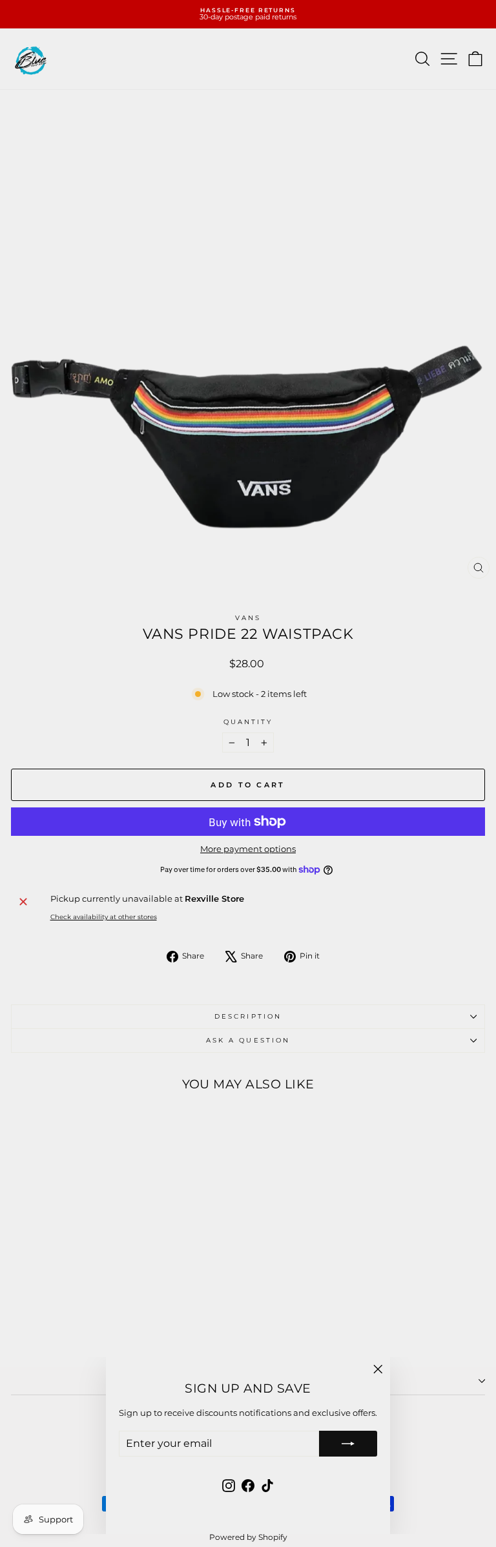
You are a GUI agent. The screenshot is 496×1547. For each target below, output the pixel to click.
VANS (248, 618)
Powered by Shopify (248, 1537)
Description (248, 1016)
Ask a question (248, 1040)
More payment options (248, 849)
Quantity (248, 722)
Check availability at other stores (103, 917)
